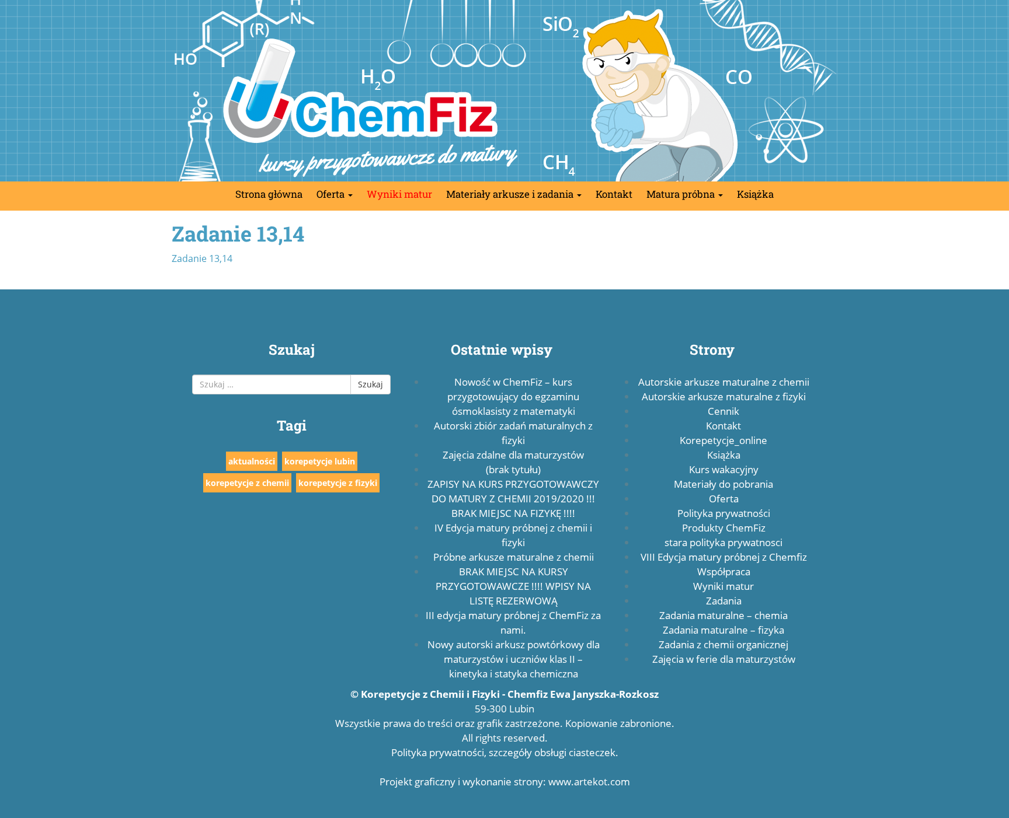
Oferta (331, 194)
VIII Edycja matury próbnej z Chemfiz (724, 557)
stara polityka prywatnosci (723, 542)
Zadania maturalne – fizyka (723, 630)
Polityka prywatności (723, 513)
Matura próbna (681, 194)
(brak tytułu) (513, 469)
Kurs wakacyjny (724, 469)
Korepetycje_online (723, 440)
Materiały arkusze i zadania (511, 194)
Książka (755, 194)
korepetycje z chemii (247, 482)
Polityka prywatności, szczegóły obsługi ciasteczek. (504, 752)
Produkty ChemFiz (724, 527)
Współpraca (723, 571)
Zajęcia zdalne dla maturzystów (513, 455)
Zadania (724, 600)
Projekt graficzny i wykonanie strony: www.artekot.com (505, 781)
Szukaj (370, 384)
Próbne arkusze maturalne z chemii (513, 557)
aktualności (251, 461)
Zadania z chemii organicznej (723, 644)
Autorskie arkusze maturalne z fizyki (724, 396)
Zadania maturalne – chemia (723, 615)
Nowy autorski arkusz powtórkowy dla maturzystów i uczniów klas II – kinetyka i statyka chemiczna (513, 659)
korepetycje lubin (319, 461)
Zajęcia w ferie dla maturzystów (723, 659)
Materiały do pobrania (723, 484)
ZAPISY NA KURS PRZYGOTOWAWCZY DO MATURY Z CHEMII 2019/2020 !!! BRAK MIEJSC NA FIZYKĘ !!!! (513, 498)
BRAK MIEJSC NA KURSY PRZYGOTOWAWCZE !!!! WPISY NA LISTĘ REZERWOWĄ (513, 586)
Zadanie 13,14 (202, 258)
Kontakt (614, 194)
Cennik (723, 411)
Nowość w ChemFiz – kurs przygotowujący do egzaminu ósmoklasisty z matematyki (513, 396)
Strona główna (268, 194)
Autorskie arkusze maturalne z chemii (723, 382)
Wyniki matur (399, 194)
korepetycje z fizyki (337, 482)
